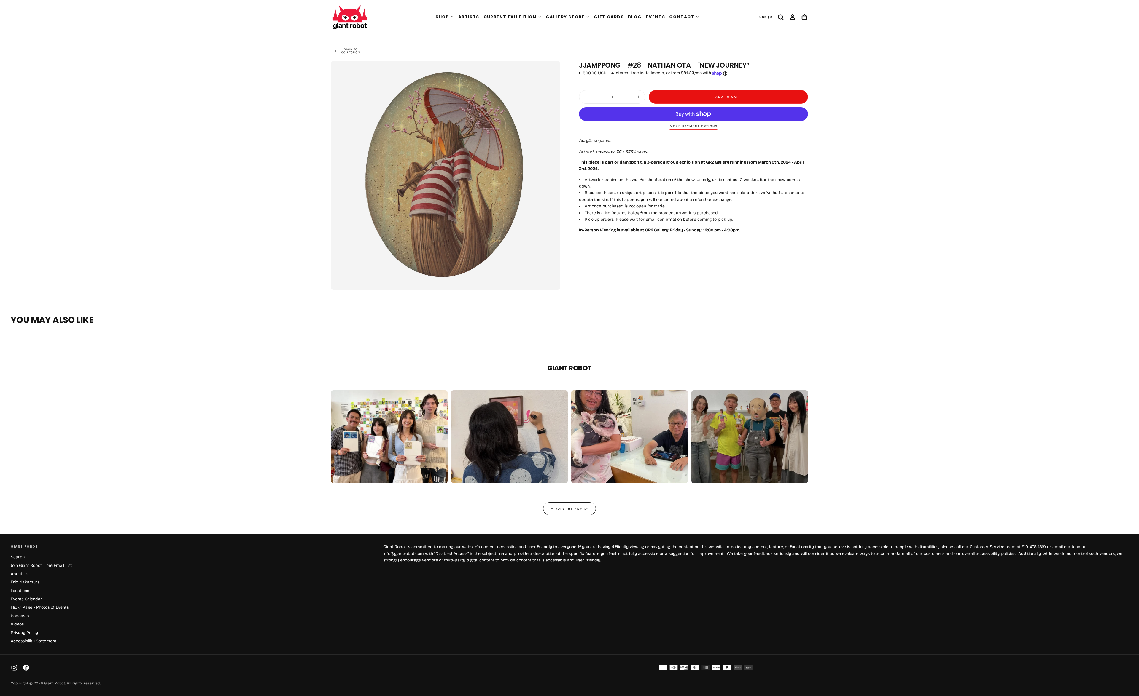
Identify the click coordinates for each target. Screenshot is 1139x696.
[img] (663, 667)
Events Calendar (26, 598)
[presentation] (550, 280)
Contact (681, 17)
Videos (17, 624)
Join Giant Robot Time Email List (41, 565)
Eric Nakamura (25, 582)
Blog (635, 17)
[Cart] (804, 17)
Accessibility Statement (33, 641)
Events (655, 17)
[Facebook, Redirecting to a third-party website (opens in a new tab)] (26, 667)
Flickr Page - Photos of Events (40, 607)
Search (18, 556)
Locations (20, 590)
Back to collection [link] (350, 51)
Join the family (572, 509)
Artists (468, 17)
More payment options (694, 126)
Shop (442, 17)
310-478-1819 (1034, 546)
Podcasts (20, 615)
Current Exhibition (510, 17)
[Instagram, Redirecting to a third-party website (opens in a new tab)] (14, 667)
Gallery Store (565, 17)
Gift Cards (609, 17)
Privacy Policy (24, 632)
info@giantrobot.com (403, 553)
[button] (452, 17)
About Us (19, 573)
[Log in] (792, 17)
